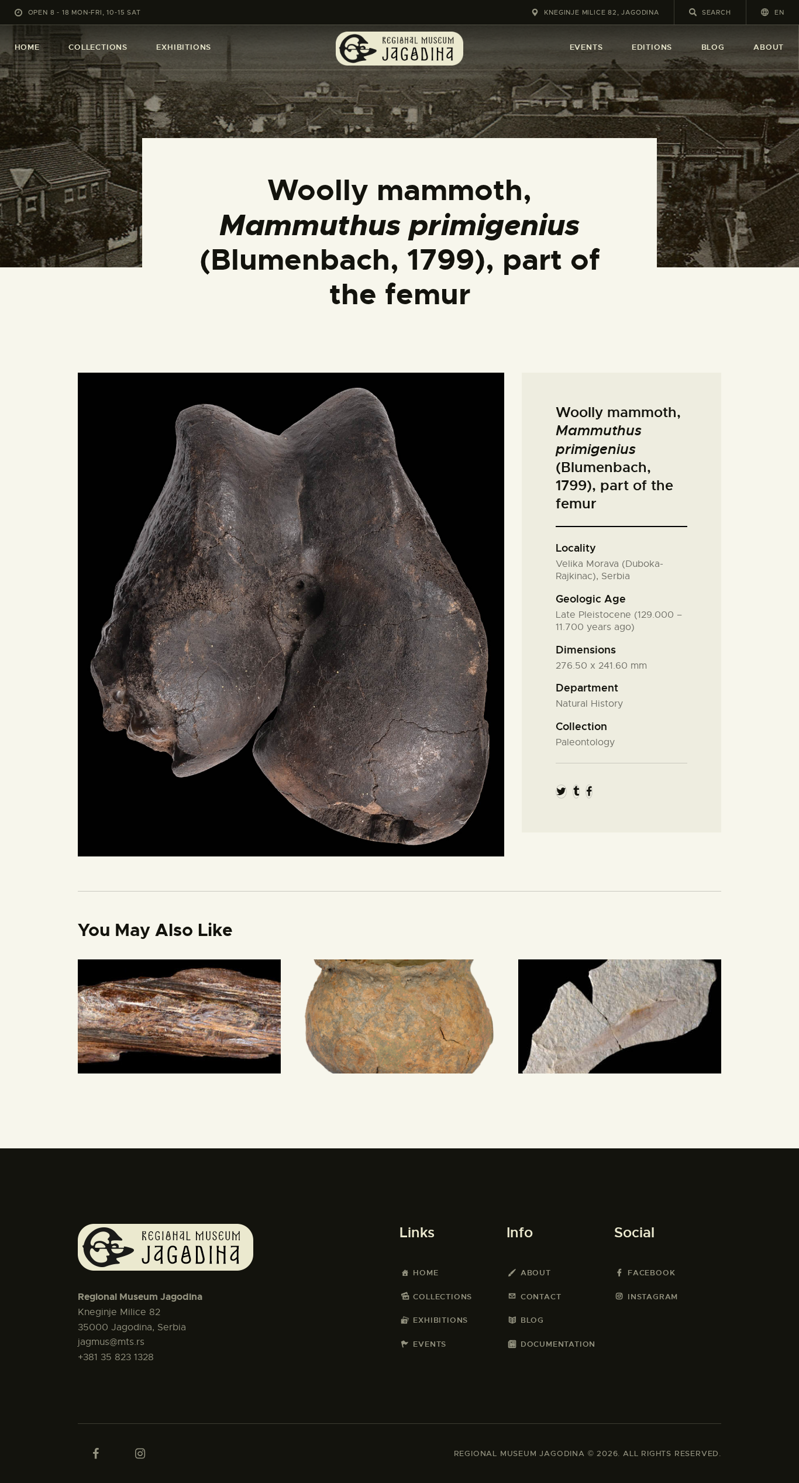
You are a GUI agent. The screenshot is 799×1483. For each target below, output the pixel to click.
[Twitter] (561, 791)
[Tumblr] (576, 791)
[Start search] (693, 12)
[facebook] (95, 1453)
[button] (772, 12)
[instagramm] (139, 1453)
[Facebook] (589, 791)
